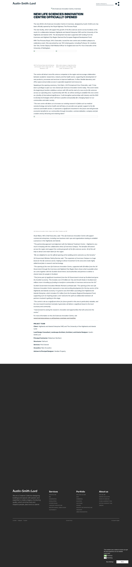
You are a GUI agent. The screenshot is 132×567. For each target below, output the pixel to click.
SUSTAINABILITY (53, 509)
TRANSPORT (79, 509)
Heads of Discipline (104, 499)
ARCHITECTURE (52, 494)
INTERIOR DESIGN (53, 503)
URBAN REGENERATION (81, 511)
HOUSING (78, 505)
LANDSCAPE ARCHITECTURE (55, 505)
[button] (117, 4)
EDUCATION (79, 501)
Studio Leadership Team (105, 501)
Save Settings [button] (109, 561)
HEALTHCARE (79, 503)
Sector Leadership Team (105, 503)
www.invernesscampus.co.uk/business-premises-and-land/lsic (55, 318)
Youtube (25, 520)
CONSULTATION (52, 501)
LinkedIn (15, 520)
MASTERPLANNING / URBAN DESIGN (57, 507)
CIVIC (77, 496)
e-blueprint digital (115, 520)
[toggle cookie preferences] (105, 555)
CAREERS (101, 505)
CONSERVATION (53, 499)
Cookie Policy (69, 520)
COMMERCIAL (79, 499)
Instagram (20, 520)
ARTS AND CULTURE (81, 494)
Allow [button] (122, 561)
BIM (50, 496)
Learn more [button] (107, 553)
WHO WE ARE (102, 494)
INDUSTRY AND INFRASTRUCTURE (84, 507)
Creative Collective (104, 496)
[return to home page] (24, 4)
